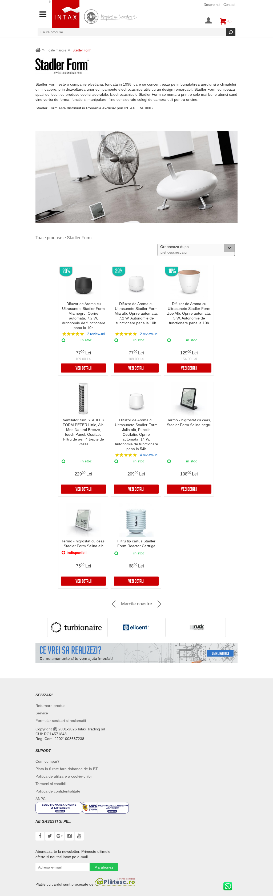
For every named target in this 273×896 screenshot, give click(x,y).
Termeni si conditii (50, 784)
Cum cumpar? (47, 761)
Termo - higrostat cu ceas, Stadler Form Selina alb (84, 543)
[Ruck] (197, 627)
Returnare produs (50, 705)
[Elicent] (136, 627)
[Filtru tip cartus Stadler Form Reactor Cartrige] (136, 520)
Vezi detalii (83, 368)
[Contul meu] (208, 21)
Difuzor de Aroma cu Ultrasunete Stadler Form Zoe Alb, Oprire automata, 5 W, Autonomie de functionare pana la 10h (189, 313)
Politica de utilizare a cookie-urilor (63, 776)
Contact (229, 5)
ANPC (40, 799)
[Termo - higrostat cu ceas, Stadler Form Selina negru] (189, 399)
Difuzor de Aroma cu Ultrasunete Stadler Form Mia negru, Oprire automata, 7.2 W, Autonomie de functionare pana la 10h (83, 316)
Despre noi (212, 5)
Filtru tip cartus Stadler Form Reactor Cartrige (136, 543)
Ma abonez (103, 867)
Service (41, 713)
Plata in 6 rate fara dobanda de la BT (66, 769)
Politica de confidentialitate (57, 791)
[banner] (136, 653)
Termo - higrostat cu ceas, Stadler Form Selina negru (189, 422)
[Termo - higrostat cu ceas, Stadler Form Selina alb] (83, 520)
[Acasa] (38, 50)
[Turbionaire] (76, 627)
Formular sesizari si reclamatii (60, 720)
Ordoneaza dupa (174, 247)
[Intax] (64, 14)
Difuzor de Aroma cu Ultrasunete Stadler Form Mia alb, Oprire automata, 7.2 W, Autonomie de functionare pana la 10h (136, 313)
